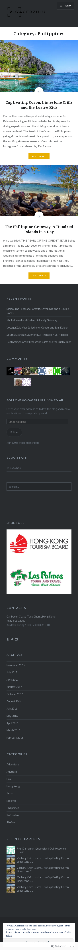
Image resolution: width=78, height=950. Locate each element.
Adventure (13, 764)
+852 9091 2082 (16, 620)
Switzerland (13, 815)
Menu (67, 5)
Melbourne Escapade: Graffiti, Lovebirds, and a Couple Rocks (38, 311)
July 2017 (12, 672)
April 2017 (12, 679)
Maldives (12, 800)
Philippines (13, 807)
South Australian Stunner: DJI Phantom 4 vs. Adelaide (38, 334)
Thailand (11, 822)
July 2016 (12, 708)
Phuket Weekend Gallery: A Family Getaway (32, 320)
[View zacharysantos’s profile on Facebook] (8, 639)
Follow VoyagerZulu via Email (35, 400)
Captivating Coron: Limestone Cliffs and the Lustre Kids (39, 341)
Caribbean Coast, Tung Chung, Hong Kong (31, 616)
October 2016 (15, 694)
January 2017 (14, 686)
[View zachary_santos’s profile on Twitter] (12, 639)
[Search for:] (39, 486)
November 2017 (16, 665)
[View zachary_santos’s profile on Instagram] (16, 639)
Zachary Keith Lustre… (30, 858)
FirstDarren (24, 848)
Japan (10, 793)
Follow (14, 432)
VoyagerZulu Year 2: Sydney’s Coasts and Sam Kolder (37, 327)
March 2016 (13, 730)
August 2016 (14, 701)
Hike (9, 779)
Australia (12, 771)
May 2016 (12, 715)
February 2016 (15, 737)
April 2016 (12, 723)
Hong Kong (13, 786)
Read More (39, 156)
